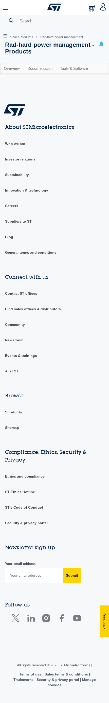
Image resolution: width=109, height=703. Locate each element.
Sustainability (17, 175)
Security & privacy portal (26, 523)
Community (15, 324)
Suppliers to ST (18, 221)
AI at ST (12, 371)
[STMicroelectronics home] (54, 7)
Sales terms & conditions (66, 674)
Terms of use (31, 674)
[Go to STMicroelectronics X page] (16, 619)
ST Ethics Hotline (20, 492)
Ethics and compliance (25, 476)
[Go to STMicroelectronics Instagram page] (46, 619)
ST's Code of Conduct (24, 507)
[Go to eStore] (92, 8)
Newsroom (14, 340)
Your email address (20, 564)
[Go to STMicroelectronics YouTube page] (77, 619)
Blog (9, 237)
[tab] (12, 68)
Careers (11, 206)
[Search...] (11, 20)
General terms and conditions (31, 252)
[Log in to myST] (103, 7)
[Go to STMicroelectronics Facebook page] (61, 619)
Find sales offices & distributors (33, 309)
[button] (6, 7)
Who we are (15, 144)
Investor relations (20, 159)
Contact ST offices (21, 293)
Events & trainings (21, 356)
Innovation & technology (26, 190)
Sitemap (12, 428)
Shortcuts (13, 412)
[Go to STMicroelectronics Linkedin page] (31, 619)
